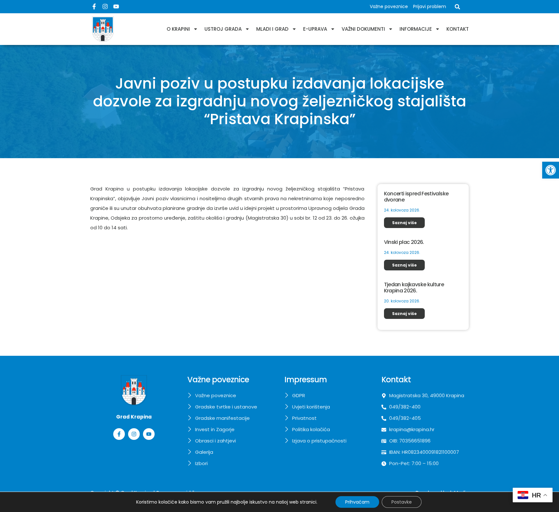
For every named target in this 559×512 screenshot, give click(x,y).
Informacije (416, 29)
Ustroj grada (223, 29)
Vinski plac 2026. (404, 242)
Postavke (401, 502)
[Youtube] (116, 6)
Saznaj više (404, 222)
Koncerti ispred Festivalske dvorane (416, 196)
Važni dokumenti (363, 29)
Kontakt (457, 29)
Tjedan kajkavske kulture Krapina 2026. (414, 287)
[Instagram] (105, 6)
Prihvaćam (357, 502)
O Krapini (178, 29)
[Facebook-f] (94, 6)
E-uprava (315, 29)
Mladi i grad (272, 29)
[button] (550, 170)
